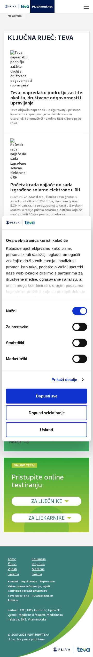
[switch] (79, 327)
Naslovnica (15, 15)
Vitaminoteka (37, 619)
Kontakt (13, 581)
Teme (12, 559)
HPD (30, 610)
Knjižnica (38, 564)
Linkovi (37, 574)
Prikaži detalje (64, 379)
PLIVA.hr (13, 600)
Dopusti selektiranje (47, 413)
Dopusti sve (46, 396)
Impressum (47, 581)
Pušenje (15, 442)
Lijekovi (13, 574)
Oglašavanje (29, 581)
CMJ (23, 610)
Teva (11, 595)
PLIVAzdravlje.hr (42, 595)
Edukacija (39, 559)
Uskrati (46, 429)
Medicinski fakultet (32, 615)
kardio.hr (40, 610)
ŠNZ (23, 619)
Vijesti (12, 569)
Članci (12, 564)
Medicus (38, 569)
